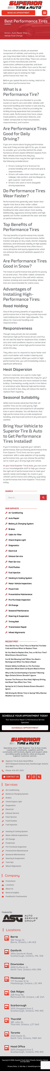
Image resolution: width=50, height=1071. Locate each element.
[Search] (43, 497)
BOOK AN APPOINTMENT (18, 13)
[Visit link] (25, 741)
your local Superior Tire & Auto (19, 465)
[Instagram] (33, 777)
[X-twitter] (39, 777)
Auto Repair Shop (20, 33)
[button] (44, 12)
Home (7, 33)
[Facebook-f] (28, 777)
